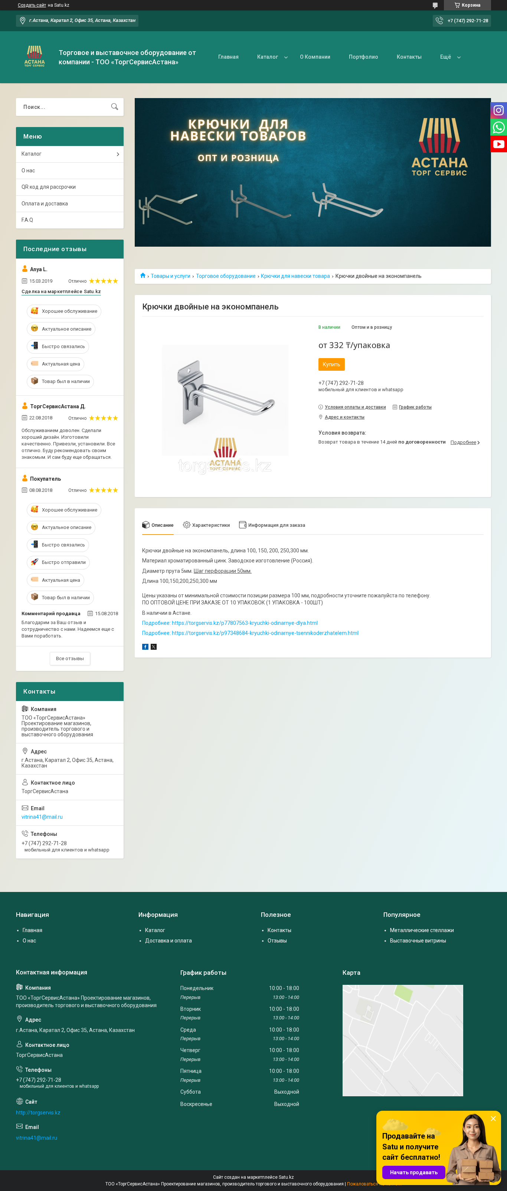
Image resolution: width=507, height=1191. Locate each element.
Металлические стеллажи (422, 930)
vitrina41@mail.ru (42, 817)
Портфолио (363, 57)
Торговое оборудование (226, 276)
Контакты (409, 57)
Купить (331, 364)
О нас (28, 170)
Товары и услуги (170, 276)
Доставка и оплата (168, 941)
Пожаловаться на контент (374, 1184)
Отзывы (277, 941)
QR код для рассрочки (49, 187)
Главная (228, 57)
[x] (154, 648)
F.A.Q (27, 220)
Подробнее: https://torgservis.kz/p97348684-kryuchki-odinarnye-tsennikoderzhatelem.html (250, 633)
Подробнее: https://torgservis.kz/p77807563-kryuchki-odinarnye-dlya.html (230, 623)
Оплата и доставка (45, 204)
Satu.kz (286, 1177)
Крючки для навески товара (295, 276)
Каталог (267, 57)
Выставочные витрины (418, 941)
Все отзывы (70, 658)
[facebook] (145, 648)
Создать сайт (32, 5)
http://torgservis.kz (38, 1113)
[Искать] (115, 107)
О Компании (315, 57)
